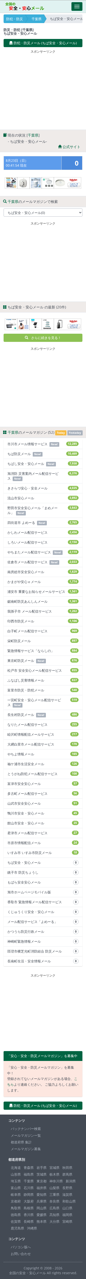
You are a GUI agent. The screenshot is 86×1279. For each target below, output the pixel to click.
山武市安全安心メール (42, 803)
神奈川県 (56, 1181)
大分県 (54, 1221)
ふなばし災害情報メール (42, 680)
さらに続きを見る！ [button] (44, 337)
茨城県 (42, 1174)
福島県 (29, 1174)
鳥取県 (16, 1208)
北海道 (16, 1167)
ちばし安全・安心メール (42, 463)
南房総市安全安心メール (42, 572)
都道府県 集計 (21, 1142)
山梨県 (54, 1187)
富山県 (16, 1187)
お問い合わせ (21, 1253)
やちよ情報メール (42, 754)
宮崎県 (67, 1221)
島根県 (29, 1208)
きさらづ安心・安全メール (42, 488)
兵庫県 (42, 1201)
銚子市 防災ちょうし (42, 872)
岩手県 (42, 1167)
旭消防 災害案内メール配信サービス (42, 476)
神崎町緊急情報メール (42, 941)
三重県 (54, 1194)
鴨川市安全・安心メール (42, 813)
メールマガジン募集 (26, 1149)
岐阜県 (16, 1194)
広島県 (54, 1208)
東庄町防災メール (42, 660)
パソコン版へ (21, 1247)
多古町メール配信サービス (42, 793)
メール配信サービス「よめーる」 (42, 921)
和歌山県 (69, 1201)
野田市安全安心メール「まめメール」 (42, 510)
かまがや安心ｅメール (42, 581)
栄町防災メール (42, 641)
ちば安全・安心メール (42, 862)
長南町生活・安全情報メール (42, 961)
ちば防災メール (42, 453)
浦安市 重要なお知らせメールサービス (42, 591)
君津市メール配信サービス (42, 833)
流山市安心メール (42, 498)
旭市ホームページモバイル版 (42, 892)
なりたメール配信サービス (42, 724)
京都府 (16, 1201)
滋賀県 (67, 1194)
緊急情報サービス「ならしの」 (42, 650)
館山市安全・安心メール (42, 823)
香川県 (29, 1214)
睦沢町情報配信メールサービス (42, 734)
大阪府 (29, 1201)
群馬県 (67, 1174)
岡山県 (42, 1208)
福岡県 (67, 1214)
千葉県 (37, 19)
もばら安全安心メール (42, 882)
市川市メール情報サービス (42, 444)
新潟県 (71, 1181)
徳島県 (16, 1214)
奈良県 (54, 1201)
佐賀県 (16, 1221)
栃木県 (54, 1174)
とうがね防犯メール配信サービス (42, 773)
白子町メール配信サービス (42, 631)
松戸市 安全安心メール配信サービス (42, 670)
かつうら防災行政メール (42, 931)
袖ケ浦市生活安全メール (42, 764)
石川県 (29, 1187)
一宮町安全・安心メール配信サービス (42, 702)
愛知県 (42, 1194)
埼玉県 (16, 1181)
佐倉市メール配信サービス (42, 562)
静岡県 (29, 1194)
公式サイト (71, 146)
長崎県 (29, 1221)
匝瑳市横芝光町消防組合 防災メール (42, 951)
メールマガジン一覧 (26, 1135)
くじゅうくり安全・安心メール (42, 911)
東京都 (42, 1181)
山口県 (67, 1208)
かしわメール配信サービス (42, 532)
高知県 (54, 1214)
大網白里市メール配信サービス (42, 744)
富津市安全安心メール (42, 783)
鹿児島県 (17, 1228)
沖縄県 (32, 1228)
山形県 (16, 1174)
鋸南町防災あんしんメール (42, 601)
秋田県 (67, 1167)
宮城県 (54, 1167)
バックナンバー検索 (26, 1128)
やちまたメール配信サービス (42, 552)
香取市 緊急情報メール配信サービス (42, 902)
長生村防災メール (42, 714)
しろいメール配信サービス (42, 542)
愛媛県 (42, 1214)
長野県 (67, 1187)
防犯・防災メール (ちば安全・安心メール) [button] (45, 43)
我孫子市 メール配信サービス (42, 611)
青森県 (29, 1167)
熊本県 (42, 1221)
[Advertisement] (44, 88)
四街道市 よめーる (42, 522)
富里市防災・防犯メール (42, 690)
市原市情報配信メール (42, 842)
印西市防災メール (42, 621)
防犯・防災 (14, 19)
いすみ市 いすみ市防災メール (42, 852)
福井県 (42, 1187)
